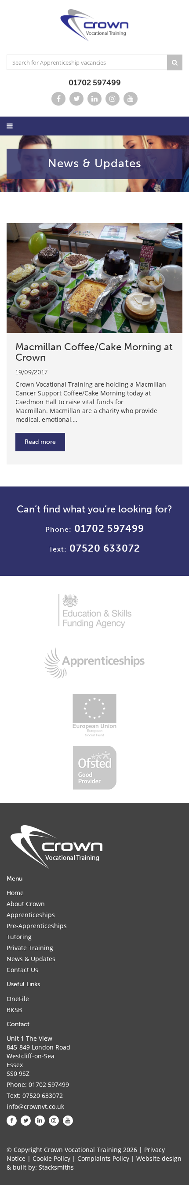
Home (15, 893)
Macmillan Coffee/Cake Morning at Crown (94, 352)
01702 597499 (95, 83)
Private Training (30, 948)
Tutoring (19, 937)
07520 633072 (104, 548)
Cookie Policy (51, 1158)
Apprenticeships (31, 915)
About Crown (26, 904)
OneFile (18, 999)
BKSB (14, 1010)
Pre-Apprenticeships (37, 926)
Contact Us (22, 970)
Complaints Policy (103, 1158)
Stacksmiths (56, 1167)
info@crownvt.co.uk (35, 1106)
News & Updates (31, 959)
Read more (40, 442)
